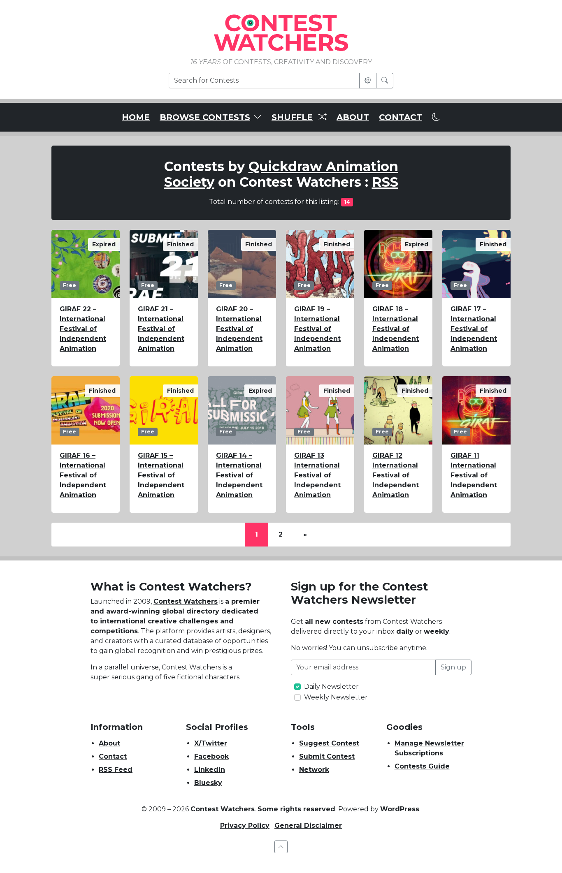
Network (314, 769)
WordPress (399, 809)
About (109, 743)
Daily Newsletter (331, 686)
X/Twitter (210, 743)
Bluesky (208, 783)
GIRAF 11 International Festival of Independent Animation (474, 475)
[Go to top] (281, 847)
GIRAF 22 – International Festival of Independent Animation (83, 328)
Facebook (211, 756)
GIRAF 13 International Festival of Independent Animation (317, 475)
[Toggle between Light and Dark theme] (436, 117)
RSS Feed (115, 769)
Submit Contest (327, 756)
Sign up (453, 667)
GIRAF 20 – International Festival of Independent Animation (239, 328)
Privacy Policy (244, 825)
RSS (385, 182)
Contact (113, 756)
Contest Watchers (185, 601)
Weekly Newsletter (336, 697)
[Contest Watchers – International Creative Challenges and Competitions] (281, 32)
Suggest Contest (329, 743)
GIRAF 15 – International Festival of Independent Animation (161, 475)
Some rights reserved (296, 809)
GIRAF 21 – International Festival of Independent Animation (161, 328)
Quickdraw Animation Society (281, 174)
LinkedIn (209, 769)
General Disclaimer (308, 825)
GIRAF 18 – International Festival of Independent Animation (395, 328)
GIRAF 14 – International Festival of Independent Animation (239, 475)
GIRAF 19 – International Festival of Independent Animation (317, 328)
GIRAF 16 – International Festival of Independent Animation (83, 475)
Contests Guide (422, 766)
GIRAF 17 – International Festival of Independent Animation (474, 328)
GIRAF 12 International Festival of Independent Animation (395, 475)
